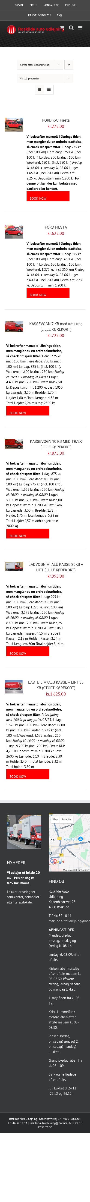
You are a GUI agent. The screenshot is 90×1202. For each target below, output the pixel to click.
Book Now (38, 198)
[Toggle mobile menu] (80, 27)
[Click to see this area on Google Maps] (57, 865)
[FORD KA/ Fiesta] (14, 125)
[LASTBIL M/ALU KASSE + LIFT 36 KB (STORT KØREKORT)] (14, 687)
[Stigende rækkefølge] (68, 64)
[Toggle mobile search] (71, 27)
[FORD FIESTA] (14, 232)
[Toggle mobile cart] (62, 27)
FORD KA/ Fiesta (56, 120)
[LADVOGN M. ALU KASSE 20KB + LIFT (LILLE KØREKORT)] (14, 566)
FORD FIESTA (56, 227)
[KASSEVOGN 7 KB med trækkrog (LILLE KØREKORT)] (14, 326)
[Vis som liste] (48, 89)
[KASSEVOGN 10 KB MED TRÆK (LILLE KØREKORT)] (14, 444)
